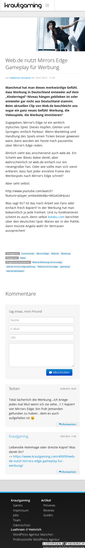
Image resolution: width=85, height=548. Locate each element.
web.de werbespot (15, 271)
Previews (49, 505)
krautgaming (23, 6)
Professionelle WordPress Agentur (36, 539)
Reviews (48, 510)
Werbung (65, 253)
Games (18, 505)
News (22, 258)
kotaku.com (56, 217)
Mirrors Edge (43, 253)
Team (16, 520)
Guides (48, 515)
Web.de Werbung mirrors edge (47, 262)
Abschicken (61, 372)
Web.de (55, 253)
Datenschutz (21, 525)
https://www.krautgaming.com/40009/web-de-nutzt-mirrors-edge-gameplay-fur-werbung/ (42, 461)
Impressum (21, 510)
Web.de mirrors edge (48, 266)
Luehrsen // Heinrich (26, 529)
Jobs (16, 515)
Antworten (69, 424)
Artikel (46, 500)
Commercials (27, 253)
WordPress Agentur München (33, 534)
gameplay (65, 266)
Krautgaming (18, 436)
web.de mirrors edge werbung (21, 266)
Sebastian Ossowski (20, 77)
